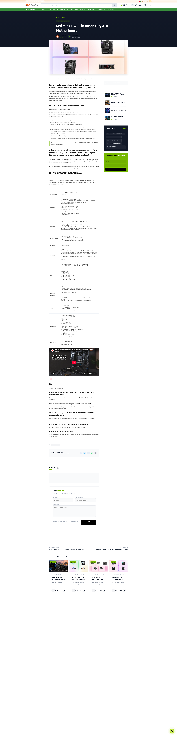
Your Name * (55, 497)
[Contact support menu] (172, 731)
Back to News (61, 17)
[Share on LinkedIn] (88, 453)
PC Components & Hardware (63, 21)
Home (50, 78)
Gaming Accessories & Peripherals (115, 133)
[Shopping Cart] (150, 5)
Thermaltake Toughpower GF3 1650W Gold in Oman (98, 579)
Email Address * (79, 497)
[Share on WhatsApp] (92, 453)
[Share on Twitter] (84, 453)
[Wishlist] (145, 5)
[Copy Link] (95, 453)
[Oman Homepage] (31, 5)
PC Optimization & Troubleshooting (111, 147)
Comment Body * (56, 504)
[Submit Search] (114, 5)
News (55, 78)
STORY (58, 590)
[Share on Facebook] (81, 453)
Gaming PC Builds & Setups (113, 140)
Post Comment (88, 522)
